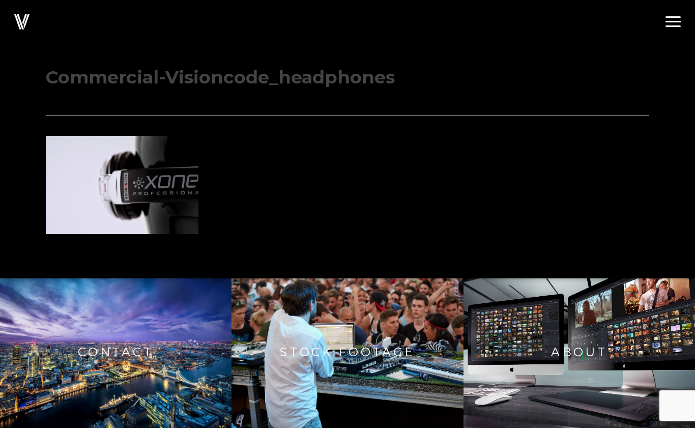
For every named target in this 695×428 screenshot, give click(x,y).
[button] (673, 22)
